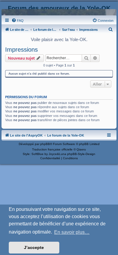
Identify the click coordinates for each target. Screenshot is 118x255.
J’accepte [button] (34, 247)
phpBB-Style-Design (81, 154)
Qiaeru (81, 149)
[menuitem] (17, 20)
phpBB (45, 144)
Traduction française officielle (52, 149)
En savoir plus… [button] (72, 232)
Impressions (21, 49)
